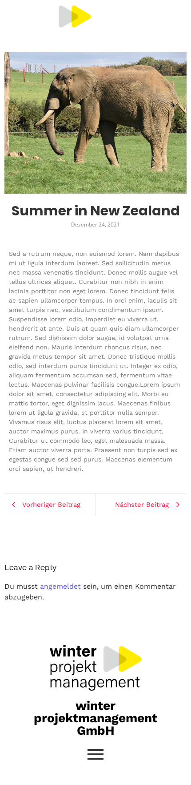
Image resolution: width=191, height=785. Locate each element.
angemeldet (60, 586)
